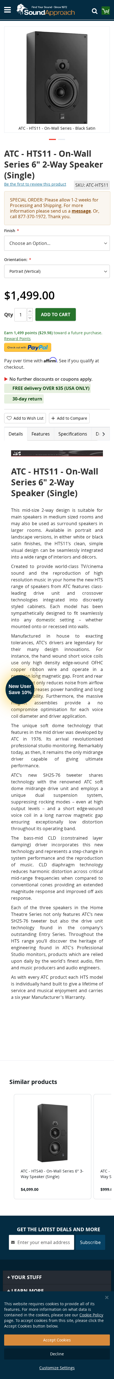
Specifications (72, 434)
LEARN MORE (27, 1290)
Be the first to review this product (35, 184)
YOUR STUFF (26, 1277)
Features (41, 434)
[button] (52, 140)
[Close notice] (106, 1297)
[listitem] (52, 1146)
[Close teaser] (36, 673)
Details (16, 434)
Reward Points (17, 338)
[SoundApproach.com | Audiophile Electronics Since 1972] (48, 10)
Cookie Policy (91, 1314)
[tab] (15, 434)
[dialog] (57, 1335)
